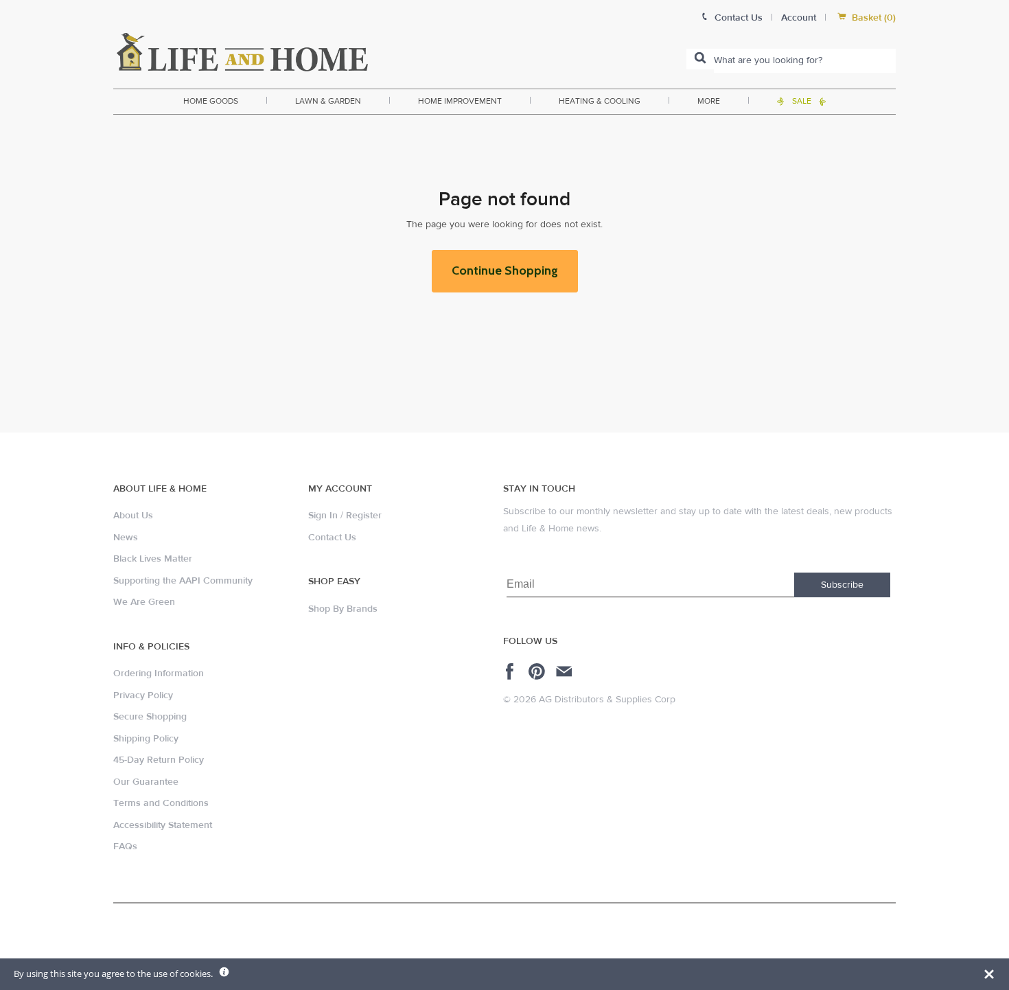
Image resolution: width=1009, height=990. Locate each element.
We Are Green (144, 602)
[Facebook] (511, 671)
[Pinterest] (538, 671)
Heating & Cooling (599, 100)
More (708, 100)
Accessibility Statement (162, 825)
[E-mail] (565, 671)
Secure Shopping (150, 717)
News (125, 537)
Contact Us (332, 537)
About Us (133, 515)
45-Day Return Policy (158, 760)
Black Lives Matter (152, 559)
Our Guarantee (145, 782)
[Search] (700, 59)
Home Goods (210, 100)
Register (364, 515)
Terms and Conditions (161, 803)
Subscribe (842, 585)
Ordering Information (158, 673)
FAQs (125, 846)
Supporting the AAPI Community (183, 581)
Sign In (323, 515)
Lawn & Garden (328, 100)
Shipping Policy (145, 739)
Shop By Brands (343, 609)
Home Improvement (460, 100)
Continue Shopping (505, 270)
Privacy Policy (143, 695)
